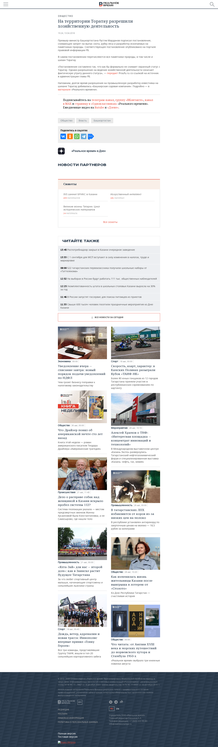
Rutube (99, 107)
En (117, 708)
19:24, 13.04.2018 (66, 33)
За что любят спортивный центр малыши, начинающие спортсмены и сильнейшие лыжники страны (80, 576)
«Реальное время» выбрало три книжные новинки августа (135, 653)
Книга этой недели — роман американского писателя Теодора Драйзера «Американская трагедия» (80, 439)
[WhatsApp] (77, 136)
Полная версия (67, 733)
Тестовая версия (67, 736)
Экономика (64, 361)
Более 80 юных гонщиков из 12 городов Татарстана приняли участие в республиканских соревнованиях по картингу (134, 377)
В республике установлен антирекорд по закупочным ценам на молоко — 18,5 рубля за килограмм (135, 519)
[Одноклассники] (70, 136)
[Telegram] (83, 136)
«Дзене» (113, 107)
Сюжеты (69, 184)
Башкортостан (102, 120)
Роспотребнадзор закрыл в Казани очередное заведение (97, 249)
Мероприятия (119, 428)
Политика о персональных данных (78, 722)
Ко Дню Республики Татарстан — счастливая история (131, 586)
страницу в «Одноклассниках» (96, 104)
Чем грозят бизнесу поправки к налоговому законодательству (81, 375)
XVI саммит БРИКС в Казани (80, 196)
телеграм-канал (102, 100)
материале (64, 89)
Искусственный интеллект (125, 196)
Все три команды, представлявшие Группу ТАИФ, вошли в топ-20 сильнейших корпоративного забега (79, 645)
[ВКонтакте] (63, 136)
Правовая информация (71, 718)
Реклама (62, 714)
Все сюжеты (110, 222)
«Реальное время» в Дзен (89, 151)
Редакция (63, 710)
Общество (65, 16)
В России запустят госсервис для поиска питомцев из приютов (101, 296)
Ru (111, 708)
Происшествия (66, 492)
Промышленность (68, 562)
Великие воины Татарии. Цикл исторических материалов (81, 210)
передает (112, 73)
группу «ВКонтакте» (129, 100)
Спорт (61, 629)
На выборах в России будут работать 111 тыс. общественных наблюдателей (108, 278)
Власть (83, 120)
